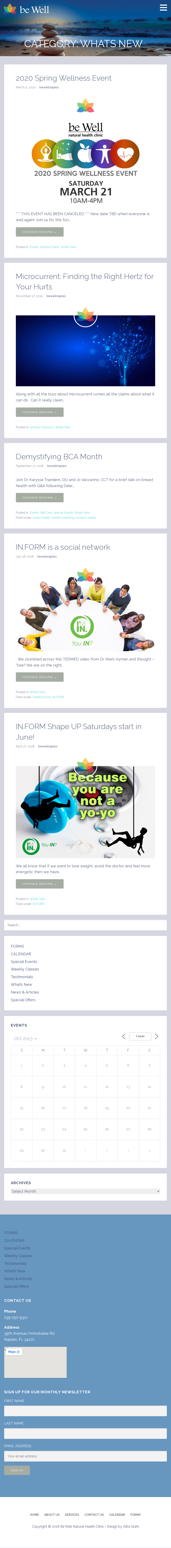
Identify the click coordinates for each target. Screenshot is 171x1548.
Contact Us (94, 1514)
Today (140, 1036)
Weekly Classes (25, 969)
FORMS (17, 946)
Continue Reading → (40, 231)
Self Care (46, 512)
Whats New (68, 247)
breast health (41, 517)
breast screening (63, 517)
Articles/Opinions (42, 427)
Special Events (49, 247)
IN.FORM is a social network (63, 547)
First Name (14, 1401)
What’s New (21, 984)
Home (34, 1514)
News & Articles (25, 992)
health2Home (42, 697)
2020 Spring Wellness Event (64, 78)
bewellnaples (49, 87)
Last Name (14, 1423)
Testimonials (22, 977)
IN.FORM (58, 697)
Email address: (18, 1446)
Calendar (117, 1514)
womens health (85, 517)
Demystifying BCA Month (59, 456)
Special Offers (23, 1000)
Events (34, 247)
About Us (52, 1514)
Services (72, 1514)
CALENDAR (21, 954)
